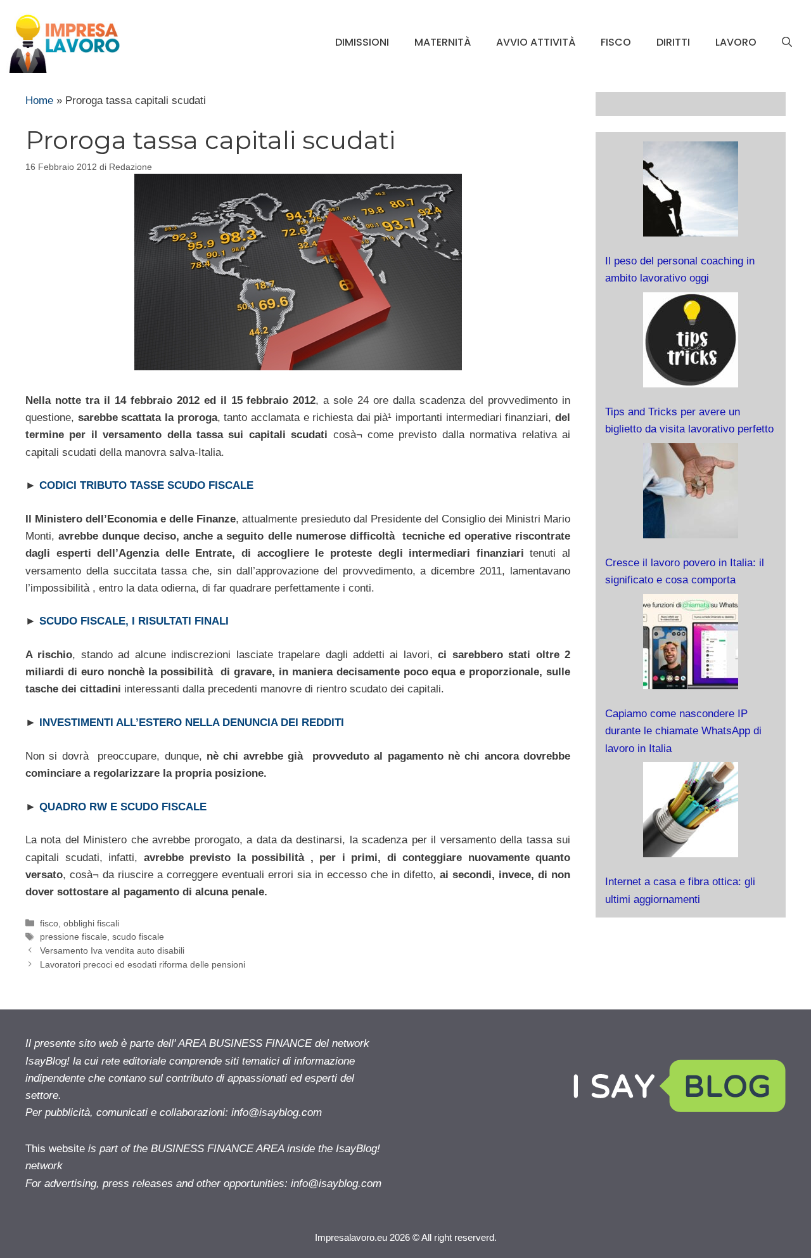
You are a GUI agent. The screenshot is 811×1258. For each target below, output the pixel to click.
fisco (616, 42)
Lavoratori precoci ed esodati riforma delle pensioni (142, 964)
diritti (673, 42)
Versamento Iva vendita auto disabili (112, 950)
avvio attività (535, 42)
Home (39, 100)
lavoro (736, 42)
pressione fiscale (73, 936)
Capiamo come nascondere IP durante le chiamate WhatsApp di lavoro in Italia (683, 731)
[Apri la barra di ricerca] (787, 42)
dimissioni (362, 42)
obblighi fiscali (91, 923)
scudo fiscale (138, 936)
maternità (442, 42)
